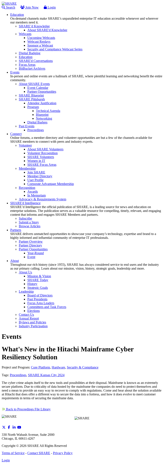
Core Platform (40, 367)
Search (10, 7)
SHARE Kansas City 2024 (46, 375)
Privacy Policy (63, 453)
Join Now (32, 7)
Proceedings (18, 375)
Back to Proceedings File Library (28, 409)
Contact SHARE (38, 453)
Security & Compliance (82, 367)
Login (51, 7)
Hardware (58, 367)
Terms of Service (13, 453)
